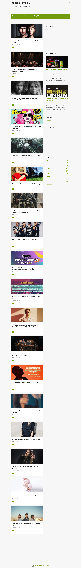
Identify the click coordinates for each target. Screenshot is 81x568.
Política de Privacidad (52, 122)
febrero (49, 179)
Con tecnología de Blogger (41, 565)
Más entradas (26, 538)
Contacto (48, 120)
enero (48, 181)
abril (48, 173)
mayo (48, 171)
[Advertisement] (27, 551)
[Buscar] (69, 3)
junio (48, 168)
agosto (49, 163)
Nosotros (48, 119)
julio (48, 165)
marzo (49, 176)
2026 (47, 160)
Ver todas (14, 17)
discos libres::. (21, 2)
